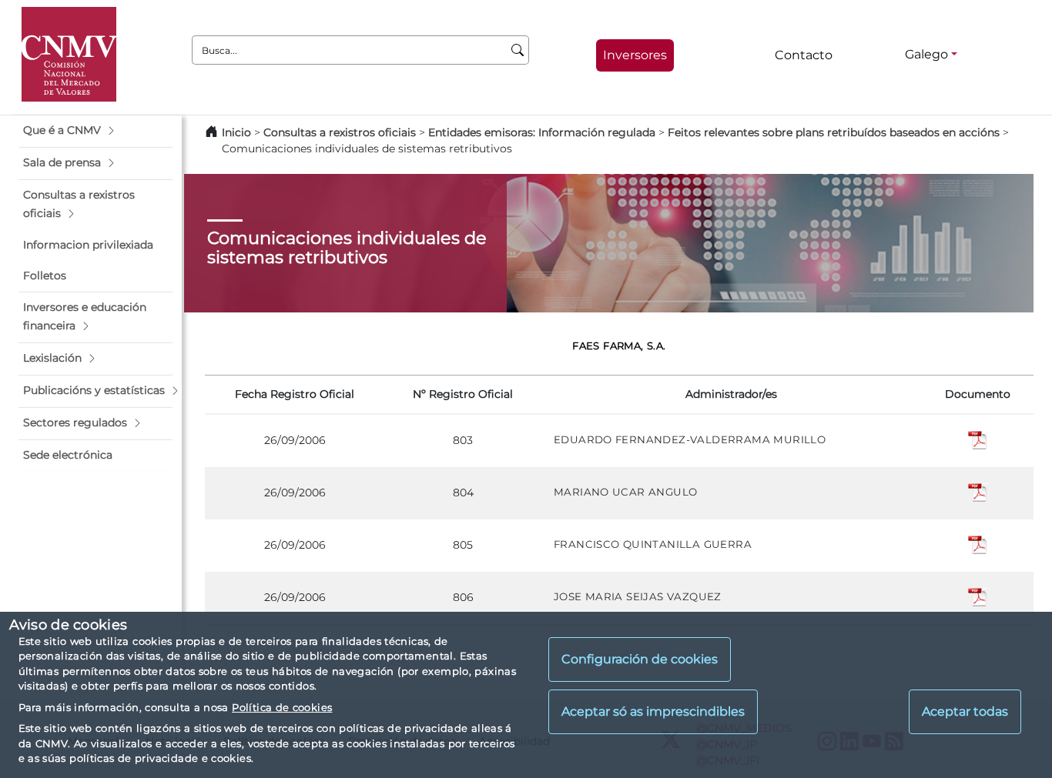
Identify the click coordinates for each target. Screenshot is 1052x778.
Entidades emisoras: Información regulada (541, 132)
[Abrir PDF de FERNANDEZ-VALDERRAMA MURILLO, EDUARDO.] (978, 440)
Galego (926, 54)
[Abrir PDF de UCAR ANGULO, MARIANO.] (978, 492)
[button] (95, 130)
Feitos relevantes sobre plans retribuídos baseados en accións (834, 132)
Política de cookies (282, 707)
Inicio (236, 132)
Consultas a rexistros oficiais (339, 132)
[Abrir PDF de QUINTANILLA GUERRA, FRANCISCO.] (978, 544)
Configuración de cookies (639, 660)
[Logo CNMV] (69, 54)
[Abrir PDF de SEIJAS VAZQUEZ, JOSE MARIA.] (978, 596)
